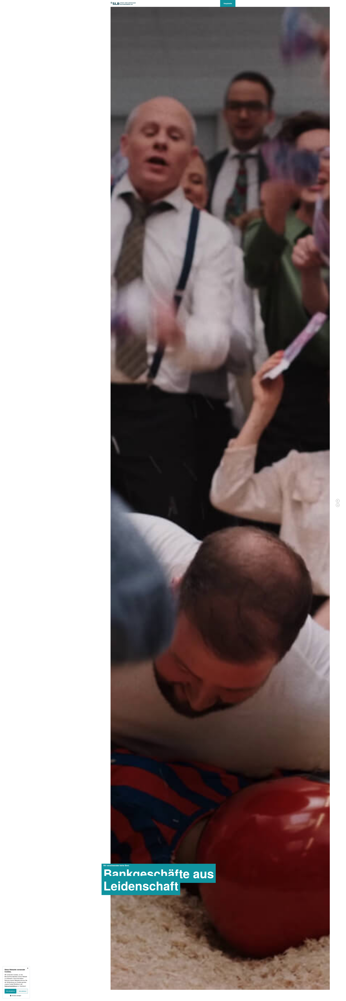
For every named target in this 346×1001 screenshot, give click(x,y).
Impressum (23, 986)
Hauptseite (228, 3)
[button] (16, 995)
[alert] (16, 982)
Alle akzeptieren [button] (10, 991)
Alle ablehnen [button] (22, 991)
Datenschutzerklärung (11, 986)
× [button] (27, 968)
